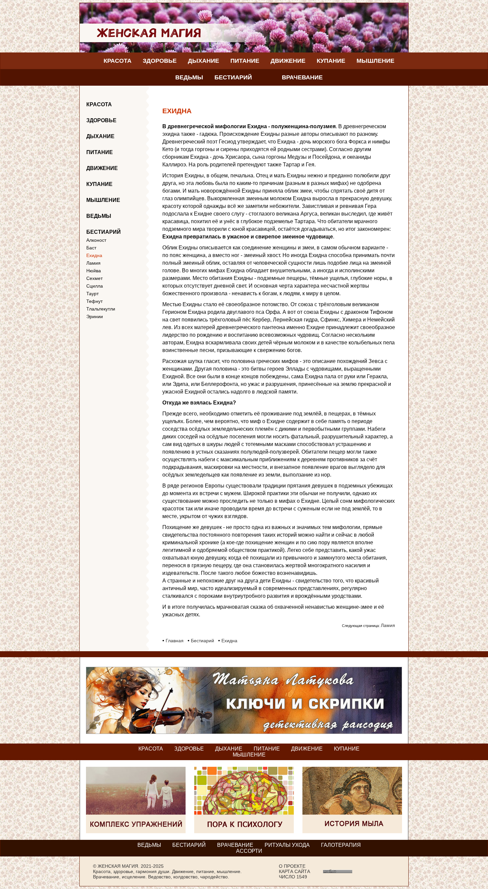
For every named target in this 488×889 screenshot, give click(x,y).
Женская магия (118, 866)
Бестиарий (233, 77)
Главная (175, 640)
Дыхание (203, 60)
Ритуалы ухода (287, 845)
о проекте (292, 866)
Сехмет (94, 278)
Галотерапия (341, 845)
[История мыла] (352, 831)
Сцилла (94, 286)
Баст (91, 247)
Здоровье (160, 60)
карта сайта (294, 871)
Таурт (92, 293)
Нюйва (93, 270)
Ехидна (94, 255)
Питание (244, 60)
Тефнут (94, 301)
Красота (117, 60)
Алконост (96, 240)
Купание (331, 60)
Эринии (94, 316)
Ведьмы (189, 77)
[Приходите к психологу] (244, 831)
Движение (288, 60)
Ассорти (249, 851)
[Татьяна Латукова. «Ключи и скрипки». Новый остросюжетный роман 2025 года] (244, 732)
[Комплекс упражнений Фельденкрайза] (136, 831)
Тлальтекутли (100, 308)
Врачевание (302, 77)
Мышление (375, 60)
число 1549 (293, 876)
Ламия (93, 263)
